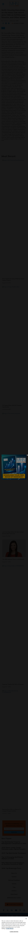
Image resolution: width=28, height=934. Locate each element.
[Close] (26, 918)
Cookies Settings (14, 931)
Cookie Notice (9, 928)
